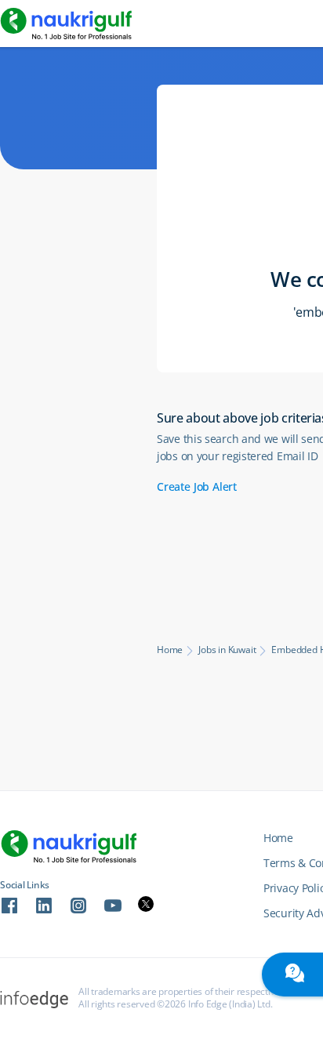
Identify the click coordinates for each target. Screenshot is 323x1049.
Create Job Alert (197, 486)
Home (170, 649)
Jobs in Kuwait (227, 649)
